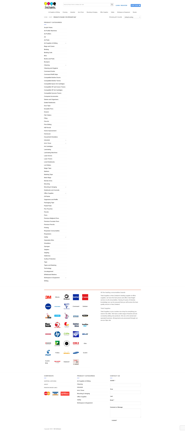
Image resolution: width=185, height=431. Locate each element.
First (111, 389)
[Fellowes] (85, 315)
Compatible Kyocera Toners (52, 93)
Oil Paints (47, 196)
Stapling (46, 252)
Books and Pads (49, 59)
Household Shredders (51, 137)
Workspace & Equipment (123, 12)
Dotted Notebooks (49, 102)
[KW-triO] (85, 334)
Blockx (57, 297)
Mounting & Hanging (92, 12)
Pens (45, 215)
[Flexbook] (48, 325)
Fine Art (46, 121)
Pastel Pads (48, 205)
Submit (114, 420)
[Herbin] (48, 334)
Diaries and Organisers (51, 99)
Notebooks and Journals (51, 190)
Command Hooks (49, 71)
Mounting (47, 184)
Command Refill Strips (51, 74)
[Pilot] (48, 352)
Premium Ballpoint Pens (51, 218)
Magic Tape (47, 168)
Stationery (47, 256)
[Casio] (48, 306)
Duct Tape (47, 105)
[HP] (57, 334)
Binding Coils (48, 52)
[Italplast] (76, 334)
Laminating (47, 149)
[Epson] (76, 315)
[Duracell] (48, 315)
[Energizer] (67, 315)
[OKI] (76, 343)
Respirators (47, 234)
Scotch (85, 352)
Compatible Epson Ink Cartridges (54, 84)
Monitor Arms (48, 181)
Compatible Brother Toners (52, 80)
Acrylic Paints (48, 27)
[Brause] (67, 297)
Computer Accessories (51, 96)
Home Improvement (50, 130)
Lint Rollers (47, 165)
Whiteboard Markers (50, 274)
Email (112, 400)
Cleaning (65, 12)
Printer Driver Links (50, 387)
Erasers (46, 112)
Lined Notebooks (49, 162)
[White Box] (76, 362)
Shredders (47, 243)
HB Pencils (47, 127)
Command (76, 306)
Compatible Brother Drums (52, 77)
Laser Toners (48, 159)
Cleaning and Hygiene (51, 68)
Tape (45, 262)
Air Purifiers (47, 34)
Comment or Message (116, 407)
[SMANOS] (67, 362)
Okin (85, 343)
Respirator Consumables (52, 231)
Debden (85, 306)
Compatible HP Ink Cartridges (53, 90)
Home (45, 17)
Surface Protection (50, 259)
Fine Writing (47, 124)
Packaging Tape (49, 202)
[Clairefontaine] (67, 306)
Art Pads (46, 40)
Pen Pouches (48, 209)
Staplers (46, 249)
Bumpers (47, 62)
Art (45, 37)
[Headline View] (85, 325)
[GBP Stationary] (67, 325)
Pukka (57, 352)
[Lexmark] (57, 343)
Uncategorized (48, 271)
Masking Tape (48, 174)
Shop (50, 17)
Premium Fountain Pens (51, 221)
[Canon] (85, 297)
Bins (45, 55)
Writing (46, 281)
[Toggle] (66, 43)
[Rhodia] (67, 352)
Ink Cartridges (48, 146)
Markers (46, 171)
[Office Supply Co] (67, 343)
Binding (46, 49)
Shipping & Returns (50, 381)
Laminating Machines (50, 152)
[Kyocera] (48, 343)
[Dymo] (57, 315)
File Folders (47, 115)
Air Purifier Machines (50, 30)
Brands (135, 12)
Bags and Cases (49, 46)
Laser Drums (48, 155)
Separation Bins (49, 240)
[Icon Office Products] (67, 334)
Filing (45, 118)
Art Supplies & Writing (54, 12)
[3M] (48, 297)
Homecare (47, 134)
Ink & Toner (81, 12)
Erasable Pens (48, 109)
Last (111, 396)
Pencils (46, 212)
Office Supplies (104, 12)
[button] (121, 5)
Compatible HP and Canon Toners (54, 87)
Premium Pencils (49, 224)
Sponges (47, 246)
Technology (47, 268)
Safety (112, 12)
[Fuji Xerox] (57, 325)
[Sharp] (57, 362)
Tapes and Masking (50, 265)
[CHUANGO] (57, 306)
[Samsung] (76, 352)
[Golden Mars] (76, 325)
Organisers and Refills (51, 199)
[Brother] (76, 297)
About (46, 384)
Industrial (72, 12)
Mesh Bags (47, 177)
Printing (46, 227)
